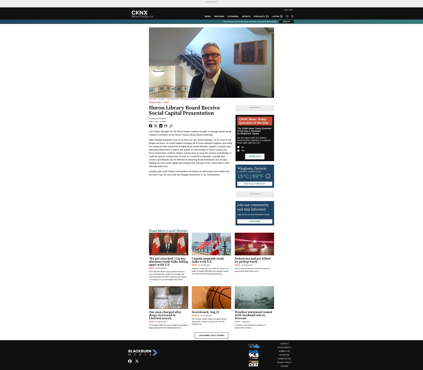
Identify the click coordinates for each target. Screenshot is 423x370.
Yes (243, 150)
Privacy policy (284, 362)
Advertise (284, 355)
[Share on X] (155, 126)
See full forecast (254, 184)
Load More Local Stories (211, 335)
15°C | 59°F (288, 10)
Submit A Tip (284, 351)
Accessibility (284, 347)
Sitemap (284, 366)
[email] (165, 126)
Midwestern (155, 102)
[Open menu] (292, 16)
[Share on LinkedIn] (160, 126)
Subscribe (255, 221)
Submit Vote (255, 156)
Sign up (286, 22)
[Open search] (287, 16)
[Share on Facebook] (150, 126)
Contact (284, 344)
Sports (195, 315)
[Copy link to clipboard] (171, 126)
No (242, 147)
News (166, 102)
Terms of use (284, 359)
